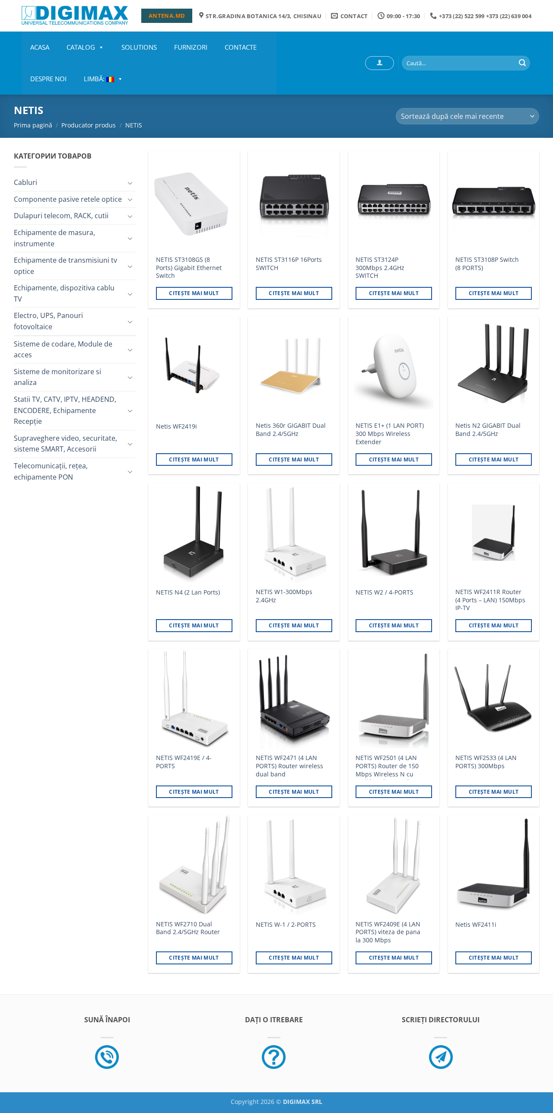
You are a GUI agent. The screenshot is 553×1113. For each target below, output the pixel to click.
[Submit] (522, 63)
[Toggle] (130, 183)
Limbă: (95, 78)
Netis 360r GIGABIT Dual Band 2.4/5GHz (291, 430)
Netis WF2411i (475, 925)
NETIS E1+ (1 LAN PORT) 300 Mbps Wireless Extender (390, 433)
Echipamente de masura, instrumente (54, 238)
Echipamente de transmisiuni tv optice (65, 265)
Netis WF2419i (176, 426)
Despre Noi (48, 78)
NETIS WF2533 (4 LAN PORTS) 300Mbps (486, 762)
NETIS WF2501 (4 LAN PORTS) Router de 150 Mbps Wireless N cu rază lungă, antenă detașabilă (387, 774)
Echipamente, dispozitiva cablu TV (64, 293)
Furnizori (190, 47)
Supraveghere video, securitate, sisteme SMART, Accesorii (65, 443)
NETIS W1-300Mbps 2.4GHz (284, 596)
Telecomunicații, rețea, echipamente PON (51, 471)
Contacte (241, 47)
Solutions (139, 47)
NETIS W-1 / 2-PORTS (286, 925)
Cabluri (25, 182)
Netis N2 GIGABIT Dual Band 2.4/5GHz (488, 430)
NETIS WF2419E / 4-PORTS (184, 762)
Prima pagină (33, 125)
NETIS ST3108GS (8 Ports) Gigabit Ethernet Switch (189, 268)
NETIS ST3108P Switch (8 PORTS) (487, 264)
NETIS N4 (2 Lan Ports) (188, 592)
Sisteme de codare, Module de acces (63, 349)
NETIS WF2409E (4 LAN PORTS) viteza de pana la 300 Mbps (388, 932)
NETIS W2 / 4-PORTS (384, 592)
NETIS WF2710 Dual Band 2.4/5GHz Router (188, 928)
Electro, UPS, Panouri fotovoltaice (48, 321)
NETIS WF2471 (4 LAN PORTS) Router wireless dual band (289, 766)
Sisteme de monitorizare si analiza (57, 377)
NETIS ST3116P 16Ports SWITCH (289, 264)
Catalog (81, 47)
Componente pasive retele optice (68, 199)
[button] (379, 63)
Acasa (39, 47)
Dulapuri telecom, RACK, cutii (61, 215)
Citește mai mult (194, 293)
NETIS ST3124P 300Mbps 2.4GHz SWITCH (380, 268)
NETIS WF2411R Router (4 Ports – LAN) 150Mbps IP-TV (490, 600)
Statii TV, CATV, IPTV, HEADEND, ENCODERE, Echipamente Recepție (65, 410)
